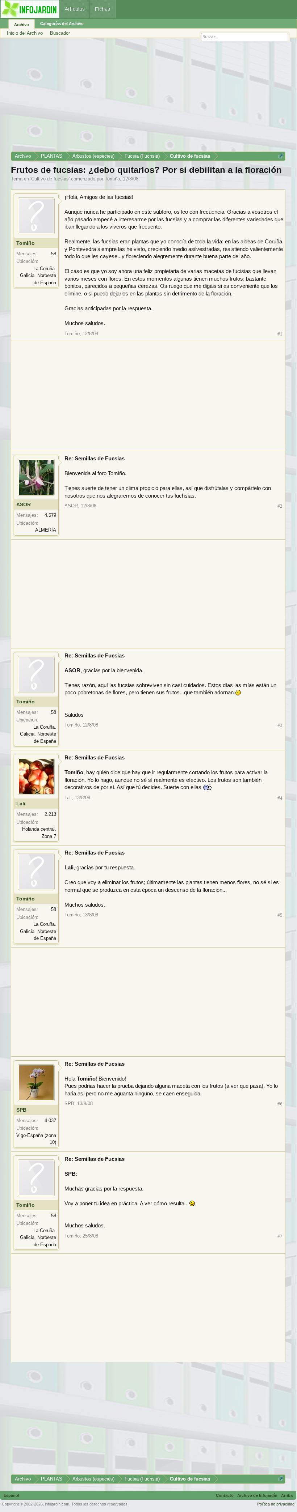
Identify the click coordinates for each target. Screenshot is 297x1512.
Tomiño (112, 179)
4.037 (50, 1120)
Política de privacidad (275, 1504)
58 (53, 253)
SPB (21, 1110)
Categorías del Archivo (62, 23)
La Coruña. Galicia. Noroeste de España (38, 275)
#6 (280, 1104)
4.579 (50, 515)
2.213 (50, 814)
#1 (280, 334)
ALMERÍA (45, 530)
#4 (280, 798)
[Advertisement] (148, 97)
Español (11, 1495)
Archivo (21, 24)
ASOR (23, 504)
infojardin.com (57, 1504)
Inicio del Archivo (25, 33)
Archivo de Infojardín (257, 1495)
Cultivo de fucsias (50, 179)
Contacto (225, 1495)
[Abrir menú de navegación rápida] (281, 156)
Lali (20, 803)
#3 (280, 725)
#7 (280, 1236)
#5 (280, 915)
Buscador (60, 33)
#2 (280, 506)
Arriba (287, 1495)
